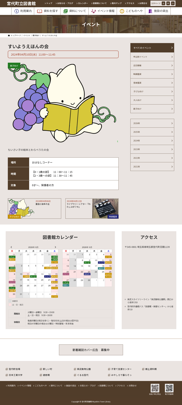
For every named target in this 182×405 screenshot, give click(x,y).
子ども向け (138, 91)
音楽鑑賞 (137, 82)
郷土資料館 (151, 368)
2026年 (136, 123)
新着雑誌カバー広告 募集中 (91, 350)
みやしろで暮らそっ (121, 374)
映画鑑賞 (137, 74)
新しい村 (47, 368)
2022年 (136, 157)
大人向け (137, 100)
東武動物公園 (84, 368)
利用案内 (11, 385)
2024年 (136, 140)
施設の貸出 (71, 385)
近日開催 (137, 65)
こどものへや (41, 385)
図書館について (106, 385)
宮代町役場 (14, 368)
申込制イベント (140, 56)
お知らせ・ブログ (88, 385)
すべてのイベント (142, 47)
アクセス (121, 385)
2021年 (136, 166)
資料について (56, 385)
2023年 (136, 149)
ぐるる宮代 (82, 374)
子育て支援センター (121, 368)
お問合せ (132, 385)
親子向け (14, 65)
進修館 (46, 374)
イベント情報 (25, 385)
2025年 (136, 131)
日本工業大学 (15, 374)
